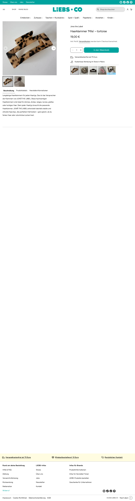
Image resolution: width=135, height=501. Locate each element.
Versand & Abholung (10, 478)
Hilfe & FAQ (7, 470)
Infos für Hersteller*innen (79, 474)
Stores (5, 2)
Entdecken (25, 18)
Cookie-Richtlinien (20, 498)
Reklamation (7, 486)
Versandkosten (84, 41)
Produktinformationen (77, 470)
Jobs (21, 2)
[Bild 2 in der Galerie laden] (19, 81)
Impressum (7, 498)
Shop (14, 9)
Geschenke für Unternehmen (80, 482)
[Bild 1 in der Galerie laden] (8, 81)
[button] (110, 9)
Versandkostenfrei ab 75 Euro (18, 457)
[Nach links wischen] (5, 48)
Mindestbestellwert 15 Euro (67, 457)
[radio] (74, 70)
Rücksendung (8, 482)
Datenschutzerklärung (37, 498)
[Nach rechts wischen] (53, 48)
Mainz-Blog (23, 9)
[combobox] (110, 9)
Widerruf (6, 491)
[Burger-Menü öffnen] (4, 9)
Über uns (13, 2)
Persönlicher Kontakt (114, 457)
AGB (49, 498)
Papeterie (87, 18)
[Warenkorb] (130, 9)
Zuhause (37, 18)
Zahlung (6, 474)
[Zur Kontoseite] (127, 9)
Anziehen (99, 18)
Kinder (110, 18)
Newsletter (30, 2)
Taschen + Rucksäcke (54, 18)
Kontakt (39, 486)
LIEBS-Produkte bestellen (79, 478)
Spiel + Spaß (73, 18)
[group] (9, 90)
